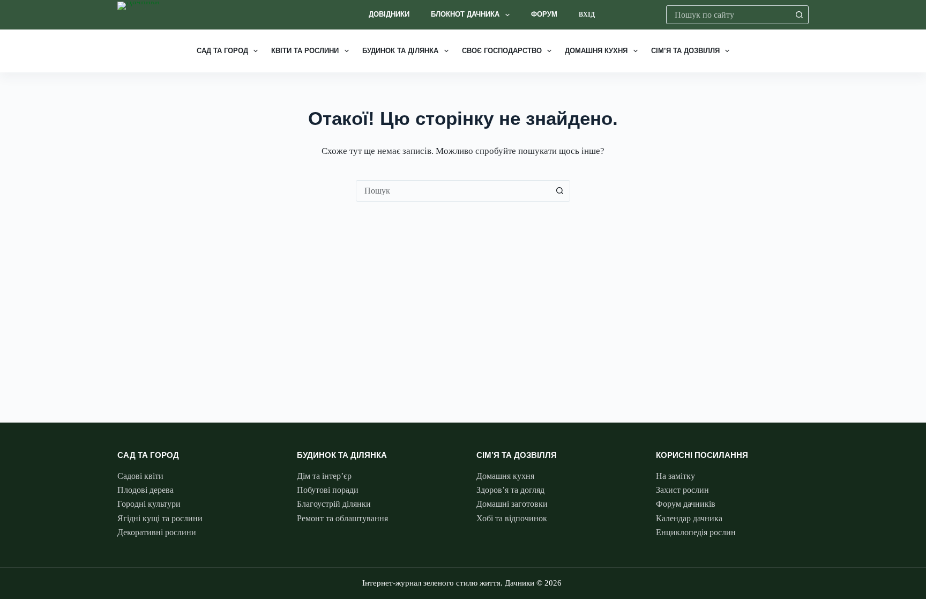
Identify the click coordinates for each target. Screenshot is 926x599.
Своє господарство (502, 51)
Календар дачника (689, 518)
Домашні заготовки (512, 503)
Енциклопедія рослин (696, 532)
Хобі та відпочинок (511, 518)
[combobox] (728, 14)
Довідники (389, 14)
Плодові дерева (145, 489)
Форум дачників (685, 503)
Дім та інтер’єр (324, 475)
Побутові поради (328, 489)
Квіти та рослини (305, 51)
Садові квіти (140, 475)
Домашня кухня (596, 51)
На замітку (675, 475)
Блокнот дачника (465, 14)
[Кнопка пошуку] (799, 15)
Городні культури (149, 503)
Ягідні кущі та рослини (160, 518)
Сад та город (222, 51)
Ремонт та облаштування (342, 518)
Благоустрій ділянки (334, 503)
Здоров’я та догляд (510, 489)
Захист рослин (682, 489)
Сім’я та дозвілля (685, 51)
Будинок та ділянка (400, 51)
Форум (544, 14)
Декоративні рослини (156, 532)
